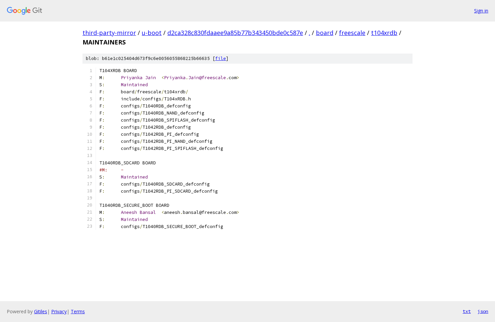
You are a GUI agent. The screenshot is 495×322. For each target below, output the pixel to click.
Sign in (481, 10)
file (220, 58)
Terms (78, 311)
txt (467, 311)
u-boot (152, 33)
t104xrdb (384, 33)
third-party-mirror (109, 33)
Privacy (59, 311)
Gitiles (40, 311)
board (324, 33)
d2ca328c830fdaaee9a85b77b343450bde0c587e (235, 33)
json (482, 311)
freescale (352, 33)
